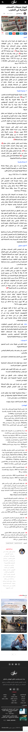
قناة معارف (14, 700)
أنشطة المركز (23, 694)
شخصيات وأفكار (14, 698)
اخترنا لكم (23, 698)
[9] (7, 288)
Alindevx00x (5, 728)
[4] (15, 132)
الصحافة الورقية (9, 543)
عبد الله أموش (19, 13)
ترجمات (23, 700)
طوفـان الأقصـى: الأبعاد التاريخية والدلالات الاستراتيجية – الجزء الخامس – (9, 717)
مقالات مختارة (5, 698)
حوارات (14, 694)
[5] (14, 139)
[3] (21, 97)
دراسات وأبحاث (14, 696)
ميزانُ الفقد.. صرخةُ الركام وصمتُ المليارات (16, 631)
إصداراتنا (23, 696)
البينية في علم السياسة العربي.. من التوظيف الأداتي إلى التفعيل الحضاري (15, 612)
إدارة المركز (11, 713)
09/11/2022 (10, 13)
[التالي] (13, 655)
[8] (21, 156)
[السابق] (15, 655)
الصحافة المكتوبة (18, 543)
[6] (2, 143)
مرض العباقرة (22, 648)
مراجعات (5, 694)
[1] (15, 51)
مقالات (4, 696)
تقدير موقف (23, 702)
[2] (19, 53)
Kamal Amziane (11, 720)
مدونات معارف (14, 702)
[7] (23, 151)
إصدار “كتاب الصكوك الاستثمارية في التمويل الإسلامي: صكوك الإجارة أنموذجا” (9, 710)
